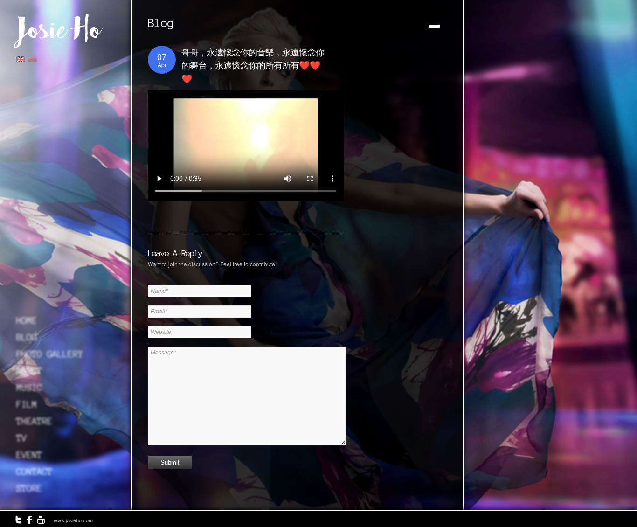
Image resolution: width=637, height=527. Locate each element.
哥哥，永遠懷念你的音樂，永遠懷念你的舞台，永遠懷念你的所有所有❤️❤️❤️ (252, 65)
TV (21, 438)
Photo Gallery (49, 354)
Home (26, 320)
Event (29, 455)
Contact (34, 471)
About (29, 371)
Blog (26, 337)
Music (29, 387)
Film (26, 404)
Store (29, 488)
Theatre (34, 421)
